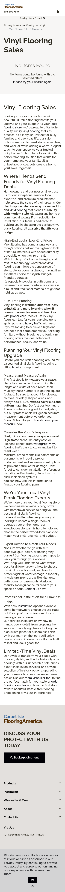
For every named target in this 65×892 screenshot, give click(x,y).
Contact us (32, 589)
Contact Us (11, 817)
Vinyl (42, 25)
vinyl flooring (18, 210)
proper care (18, 316)
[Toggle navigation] (58, 11)
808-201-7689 (11, 11)
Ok (32, 880)
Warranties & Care (16, 800)
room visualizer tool (38, 678)
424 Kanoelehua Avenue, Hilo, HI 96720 (24, 834)
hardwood (36, 270)
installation (25, 606)
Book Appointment (26, 757)
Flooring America (12, 25)
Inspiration (11, 791)
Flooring (30, 25)
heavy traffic (33, 323)
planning (16, 367)
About (8, 809)
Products (10, 783)
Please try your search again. (32, 82)
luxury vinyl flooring (27, 131)
